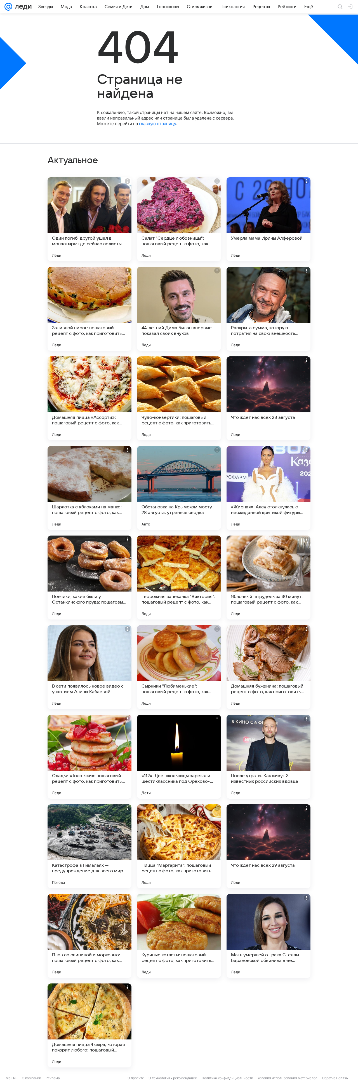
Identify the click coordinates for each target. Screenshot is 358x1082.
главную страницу (157, 123)
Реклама (53, 1078)
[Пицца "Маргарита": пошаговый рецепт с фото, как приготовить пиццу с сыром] (179, 846)
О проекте (136, 1078)
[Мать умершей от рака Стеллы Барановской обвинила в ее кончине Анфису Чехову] (268, 936)
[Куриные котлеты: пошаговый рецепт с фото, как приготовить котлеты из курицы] (179, 936)
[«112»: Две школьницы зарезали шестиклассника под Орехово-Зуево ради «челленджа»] (179, 757)
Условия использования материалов (287, 1078)
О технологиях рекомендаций (173, 1078)
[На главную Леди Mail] (22, 6)
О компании (31, 1078)
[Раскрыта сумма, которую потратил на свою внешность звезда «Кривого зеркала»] (268, 309)
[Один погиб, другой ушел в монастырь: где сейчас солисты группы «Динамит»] (89, 219)
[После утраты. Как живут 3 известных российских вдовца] (268, 757)
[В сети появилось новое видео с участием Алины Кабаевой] (89, 667)
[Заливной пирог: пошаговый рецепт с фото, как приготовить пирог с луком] (89, 309)
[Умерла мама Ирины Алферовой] (268, 219)
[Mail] (8, 6)
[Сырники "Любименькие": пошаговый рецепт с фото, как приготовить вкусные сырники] (179, 667)
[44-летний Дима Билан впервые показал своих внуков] (179, 309)
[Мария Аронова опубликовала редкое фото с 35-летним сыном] (179, 1025)
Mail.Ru (11, 1078)
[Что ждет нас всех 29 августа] (268, 846)
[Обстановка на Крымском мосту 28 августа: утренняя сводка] (179, 488)
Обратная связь (335, 1078)
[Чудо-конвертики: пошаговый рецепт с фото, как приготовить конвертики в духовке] (179, 398)
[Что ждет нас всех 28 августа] (268, 398)
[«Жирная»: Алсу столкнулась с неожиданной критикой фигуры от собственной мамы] (268, 488)
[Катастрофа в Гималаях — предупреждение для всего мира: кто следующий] (89, 846)
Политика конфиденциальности (227, 1078)
